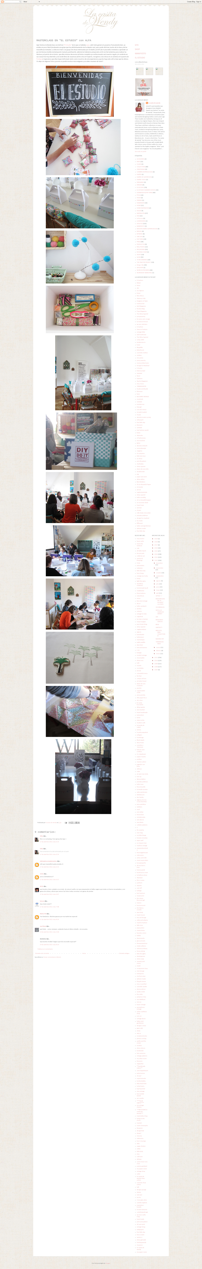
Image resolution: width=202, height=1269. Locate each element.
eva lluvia (43, 926)
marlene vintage (142, 845)
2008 (156, 667)
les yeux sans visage (143, 319)
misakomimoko (142, 1036)
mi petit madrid (142, 412)
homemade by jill (142, 588)
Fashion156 (140, 303)
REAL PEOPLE (141, 247)
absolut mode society (144, 417)
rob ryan (139, 1195)
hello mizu (140, 784)
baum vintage (141, 1004)
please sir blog (141, 1038)
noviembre (159, 568)
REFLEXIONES (141, 249)
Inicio (84, 953)
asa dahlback (141, 999)
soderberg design (142, 1212)
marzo (158, 647)
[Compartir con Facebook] (76, 823)
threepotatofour (142, 943)
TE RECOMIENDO (142, 260)
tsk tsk (139, 671)
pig (138, 474)
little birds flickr (141, 1083)
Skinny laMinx (141, 779)
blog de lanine (141, 981)
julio (157, 584)
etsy (138, 1154)
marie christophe (142, 1125)
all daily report (141, 551)
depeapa (139, 877)
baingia (139, 653)
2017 (156, 545)
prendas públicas (142, 515)
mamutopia (140, 640)
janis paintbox (141, 804)
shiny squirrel (141, 466)
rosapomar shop (142, 968)
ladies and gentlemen (144, 526)
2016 (156, 548)
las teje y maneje (142, 619)
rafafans (139, 807)
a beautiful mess (142, 673)
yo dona (139, 458)
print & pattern (141, 461)
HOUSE (139, 211)
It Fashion (140, 280)
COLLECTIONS (141, 167)
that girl (139, 407)
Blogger (107, 1263)
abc (138, 288)
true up (139, 776)
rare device (140, 820)
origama (139, 451)
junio (158, 587)
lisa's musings (141, 1141)
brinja (138, 578)
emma (139, 730)
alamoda (140, 435)
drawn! (139, 1133)
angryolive (140, 1063)
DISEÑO (139, 174)
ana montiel (141, 710)
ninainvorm (140, 896)
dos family (140, 797)
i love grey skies (142, 1200)
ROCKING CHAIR (142, 252)
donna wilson (141, 989)
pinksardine (140, 565)
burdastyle (140, 1051)
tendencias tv (141, 342)
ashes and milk (141, 858)
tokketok (139, 568)
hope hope (140, 505)
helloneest (140, 637)
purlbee (139, 759)
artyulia (139, 885)
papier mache (141, 757)
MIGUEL (139, 231)
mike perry (140, 855)
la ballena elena (142, 875)
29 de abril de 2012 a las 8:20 (49, 944)
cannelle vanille (142, 986)
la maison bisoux (142, 321)
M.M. (41, 886)
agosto (158, 581)
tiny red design (141, 917)
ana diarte (140, 822)
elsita (138, 1031)
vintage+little (141, 332)
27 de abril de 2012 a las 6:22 (49, 879)
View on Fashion (142, 329)
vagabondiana (141, 629)
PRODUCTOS (141, 244)
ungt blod (140, 616)
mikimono (140, 1138)
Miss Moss (140, 296)
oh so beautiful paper (144, 500)
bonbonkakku (141, 1081)
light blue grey (141, 581)
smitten (139, 355)
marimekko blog (142, 1116)
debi (138, 1143)
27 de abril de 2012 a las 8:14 (49, 919)
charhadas (140, 464)
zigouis (139, 632)
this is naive (140, 880)
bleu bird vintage (142, 601)
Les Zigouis (140, 290)
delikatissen (140, 795)
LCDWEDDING (141, 221)
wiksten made (141, 528)
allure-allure (140, 479)
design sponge (141, 1189)
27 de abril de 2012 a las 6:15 (49, 867)
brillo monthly (141, 497)
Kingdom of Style (142, 301)
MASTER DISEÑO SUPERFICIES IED (147, 229)
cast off (139, 888)
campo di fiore (141, 678)
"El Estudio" (68, 45)
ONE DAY (139, 236)
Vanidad (139, 373)
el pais (139, 510)
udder (139, 1149)
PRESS (139, 242)
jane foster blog (142, 624)
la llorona (140, 218)
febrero (158, 650)
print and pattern (142, 1222)
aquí (87, 45)
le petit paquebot (142, 732)
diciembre (159, 563)
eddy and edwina (142, 920)
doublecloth (141, 471)
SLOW (139, 257)
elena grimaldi (141, 1240)
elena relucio (141, 1048)
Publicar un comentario (45, 949)
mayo (158, 590)
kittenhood (140, 350)
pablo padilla (141, 642)
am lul (139, 490)
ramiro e (139, 1237)
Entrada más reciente (42, 953)
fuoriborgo (140, 737)
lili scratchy (140, 830)
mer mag (139, 833)
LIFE (157, 617)
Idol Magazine (141, 306)
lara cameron (141, 1053)
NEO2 (138, 443)
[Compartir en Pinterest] (79, 823)
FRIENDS (139, 200)
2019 (156, 539)
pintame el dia (141, 997)
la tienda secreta (142, 789)
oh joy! (139, 1076)
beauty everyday (142, 838)
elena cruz (140, 660)
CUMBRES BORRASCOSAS (145, 172)
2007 (156, 670)
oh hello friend (141, 681)
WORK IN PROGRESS (143, 270)
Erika (41, 836)
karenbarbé (140, 634)
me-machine (141, 440)
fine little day (141, 422)
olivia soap (140, 959)
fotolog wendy (141, 1242)
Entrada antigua (124, 953)
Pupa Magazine (142, 311)
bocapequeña (141, 863)
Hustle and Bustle (142, 389)
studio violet (141, 992)
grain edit (140, 1028)
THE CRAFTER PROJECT (144, 262)
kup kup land (141, 1089)
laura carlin (140, 541)
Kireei (138, 293)
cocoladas (140, 668)
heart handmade (142, 712)
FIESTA (139, 198)
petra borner (141, 1073)
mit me (139, 1002)
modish (139, 1045)
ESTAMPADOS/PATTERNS (144, 192)
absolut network (142, 446)
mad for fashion (142, 923)
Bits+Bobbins (141, 482)
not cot (139, 1016)
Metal (139, 283)
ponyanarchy (141, 316)
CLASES (139, 164)
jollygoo (139, 735)
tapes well (140, 840)
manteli (139, 1123)
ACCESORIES (140, 159)
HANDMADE (140, 203)
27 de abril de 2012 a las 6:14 (49, 842)
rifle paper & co (142, 698)
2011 (156, 657)
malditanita (140, 591)
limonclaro (140, 814)
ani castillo (140, 1098)
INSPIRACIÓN (141, 213)
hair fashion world (142, 430)
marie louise (141, 915)
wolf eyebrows (141, 334)
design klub (140, 1131)
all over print (141, 1224)
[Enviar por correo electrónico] (70, 823)
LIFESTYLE (140, 223)
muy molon (140, 538)
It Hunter (139, 368)
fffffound (139, 523)
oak (138, 548)
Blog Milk (140, 347)
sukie (138, 1174)
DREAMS (139, 185)
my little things (141, 835)
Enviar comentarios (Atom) (52, 957)
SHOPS (139, 254)
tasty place (140, 715)
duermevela (140, 938)
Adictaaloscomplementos (48, 861)
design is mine (141, 1025)
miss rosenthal (141, 984)
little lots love (141, 456)
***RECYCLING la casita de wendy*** (142, 1111)
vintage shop (141, 1171)
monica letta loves (143, 363)
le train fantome (142, 1209)
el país (139, 415)
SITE (137, 45)
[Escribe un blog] (72, 823)
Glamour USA (141, 298)
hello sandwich (141, 606)
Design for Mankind (143, 365)
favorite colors (141, 933)
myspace (140, 1245)
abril (157, 593)
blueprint (139, 1128)
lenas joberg (141, 951)
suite (138, 771)
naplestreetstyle (142, 492)
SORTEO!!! (159, 627)
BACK (157, 624)
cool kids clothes (142, 353)
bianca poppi (141, 371)
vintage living (141, 1227)
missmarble (140, 658)
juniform (139, 883)
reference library (142, 948)
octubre (159, 573)
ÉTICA (138, 195)
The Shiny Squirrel (142, 314)
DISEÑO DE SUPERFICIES (144, 177)
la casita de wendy (154, 103)
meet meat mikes (142, 860)
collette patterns (142, 825)
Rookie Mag (140, 309)
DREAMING (140, 182)
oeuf (138, 809)
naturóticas (140, 596)
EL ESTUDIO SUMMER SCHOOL (146, 190)
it (137, 827)
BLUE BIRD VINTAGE (143, 396)
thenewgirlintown (142, 852)
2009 (156, 664)
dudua (139, 1192)
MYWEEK (139, 234)
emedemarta (141, 817)
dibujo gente (141, 707)
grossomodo (141, 941)
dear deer (140, 645)
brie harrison (141, 893)
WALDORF (140, 267)
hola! (138, 345)
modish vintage (142, 655)
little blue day (141, 571)
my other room (142, 1058)
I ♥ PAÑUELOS (160, 607)
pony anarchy (141, 360)
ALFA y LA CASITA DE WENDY (160, 612)
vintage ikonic (141, 1018)
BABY (138, 161)
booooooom (141, 905)
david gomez (141, 956)
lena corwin (140, 1235)
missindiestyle (141, 448)
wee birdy (140, 912)
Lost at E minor (141, 409)
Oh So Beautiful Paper (144, 484)
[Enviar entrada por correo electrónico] (65, 822)
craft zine (140, 1156)
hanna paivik (141, 870)
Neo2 (138, 376)
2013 (156, 557)
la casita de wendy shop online (141, 1178)
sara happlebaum (142, 1070)
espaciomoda (141, 1078)
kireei (138, 285)
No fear (139, 676)
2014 (156, 554)
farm (138, 394)
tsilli (138, 663)
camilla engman (142, 1202)
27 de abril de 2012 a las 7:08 (49, 907)
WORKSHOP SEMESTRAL (144, 273)
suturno (139, 611)
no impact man (142, 843)
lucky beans (140, 1086)
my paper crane (142, 1169)
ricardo (139, 665)
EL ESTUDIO (140, 58)
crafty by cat (141, 556)
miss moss (140, 384)
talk (138, 1187)
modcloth (140, 399)
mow (138, 563)
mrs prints (140, 358)
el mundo (140, 487)
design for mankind (143, 518)
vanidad (139, 402)
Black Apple (140, 740)
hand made (140, 1219)
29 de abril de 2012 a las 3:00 (49, 932)
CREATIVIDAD (141, 169)
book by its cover (142, 872)
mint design (140, 971)
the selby (140, 994)
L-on (138, 650)
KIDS (138, 216)
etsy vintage (140, 1091)
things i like (140, 265)
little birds (140, 1151)
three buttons (141, 593)
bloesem (139, 391)
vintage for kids (142, 614)
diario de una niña (142, 469)
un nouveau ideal (142, 502)
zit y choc (140, 700)
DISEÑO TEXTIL (141, 179)
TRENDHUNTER (141, 386)
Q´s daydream (141, 754)
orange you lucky (142, 576)
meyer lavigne (141, 622)
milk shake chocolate (144, 513)
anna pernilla (141, 695)
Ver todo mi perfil (140, 151)
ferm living (140, 573)
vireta (42, 874)
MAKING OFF (160, 639)
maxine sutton (141, 762)
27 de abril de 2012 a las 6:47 (49, 894)
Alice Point (140, 742)
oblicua (139, 769)
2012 (156, 560)
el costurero (141, 453)
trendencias (140, 404)
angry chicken (141, 1146)
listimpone (140, 973)
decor (139, 603)
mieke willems (141, 946)
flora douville (141, 787)
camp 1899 (140, 340)
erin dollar (140, 812)
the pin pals (140, 553)
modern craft (141, 723)
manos (139, 903)
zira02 (139, 966)
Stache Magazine (142, 381)
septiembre (160, 576)
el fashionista (141, 438)
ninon (139, 598)
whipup (139, 1159)
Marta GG (43, 914)
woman (139, 508)
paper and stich (142, 477)
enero (158, 653)
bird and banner (142, 647)
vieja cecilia (140, 720)
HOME (139, 205)
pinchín (139, 688)
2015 (156, 551)
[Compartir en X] (74, 823)
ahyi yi (139, 1033)
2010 (156, 660)
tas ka (139, 1197)
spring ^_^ (159, 596)
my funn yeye (141, 976)
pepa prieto (140, 928)
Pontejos (39, 59)
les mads (140, 521)
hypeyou (139, 378)
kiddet (139, 935)
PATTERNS (140, 239)
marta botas (141, 930)
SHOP (137, 49)
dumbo (139, 609)
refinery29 (140, 420)
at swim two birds (142, 774)
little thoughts (141, 954)
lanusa (42, 901)
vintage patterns (142, 1056)
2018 (156, 542)
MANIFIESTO (140, 54)
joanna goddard (142, 1166)
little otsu (140, 925)
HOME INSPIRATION (143, 208)
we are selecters (142, 324)
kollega (139, 890)
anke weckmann (142, 792)
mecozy (139, 1136)
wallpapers (140, 1229)
